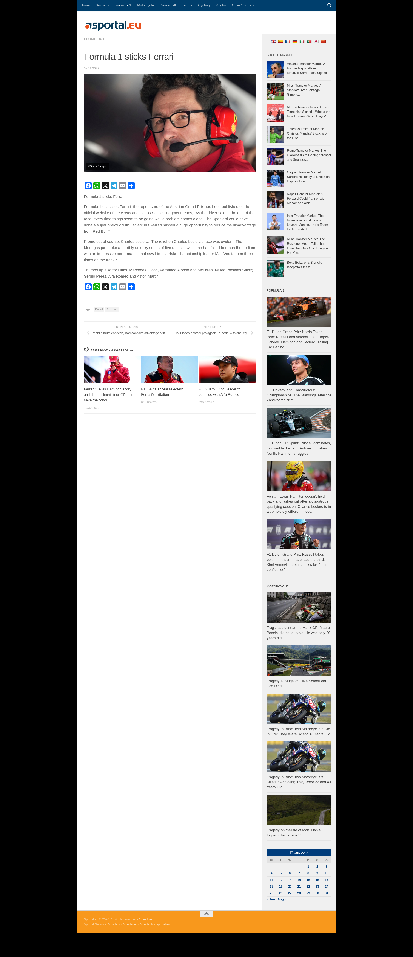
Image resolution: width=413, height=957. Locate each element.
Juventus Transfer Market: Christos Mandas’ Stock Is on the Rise (307, 133)
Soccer (101, 5)
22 (308, 886)
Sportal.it (114, 924)
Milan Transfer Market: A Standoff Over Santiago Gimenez (304, 90)
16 (317, 880)
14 (299, 880)
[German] (295, 41)
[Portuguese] (310, 41)
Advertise (145, 919)
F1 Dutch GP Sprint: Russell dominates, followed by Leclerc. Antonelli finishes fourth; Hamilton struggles (299, 448)
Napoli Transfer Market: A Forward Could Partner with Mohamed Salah (306, 198)
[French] (288, 41)
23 (317, 886)
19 (280, 886)
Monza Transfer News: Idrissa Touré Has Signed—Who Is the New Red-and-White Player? (308, 111)
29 (308, 893)
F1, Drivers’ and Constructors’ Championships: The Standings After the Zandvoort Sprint (299, 395)
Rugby (221, 5)
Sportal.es (163, 924)
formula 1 (112, 309)
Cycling (204, 5)
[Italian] (302, 41)
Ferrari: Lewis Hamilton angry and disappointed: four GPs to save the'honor (108, 394)
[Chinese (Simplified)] (324, 41)
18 (271, 886)
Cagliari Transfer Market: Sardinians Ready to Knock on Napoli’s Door (308, 176)
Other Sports (241, 5)
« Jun (271, 899)
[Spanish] (281, 41)
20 (289, 886)
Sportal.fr (146, 924)
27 (289, 893)
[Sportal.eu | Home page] (113, 25)
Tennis (187, 5)
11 (271, 880)
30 (317, 893)
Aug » (281, 899)
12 (280, 880)
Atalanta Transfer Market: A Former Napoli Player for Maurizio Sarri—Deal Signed (307, 68)
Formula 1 (123, 5)
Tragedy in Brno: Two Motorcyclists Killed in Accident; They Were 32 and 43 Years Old (299, 782)
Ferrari (99, 309)
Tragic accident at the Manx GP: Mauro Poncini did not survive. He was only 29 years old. (298, 633)
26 (280, 893)
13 (289, 880)
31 (326, 893)
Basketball (168, 5)
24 (326, 886)
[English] (274, 41)
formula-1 (94, 39)
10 (326, 873)
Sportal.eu (130, 924)
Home (85, 5)
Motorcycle (145, 5)
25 (271, 893)
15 (308, 880)
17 (326, 880)
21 (299, 886)
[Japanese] (317, 41)
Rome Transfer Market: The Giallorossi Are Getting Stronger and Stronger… (309, 155)
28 (299, 893)
